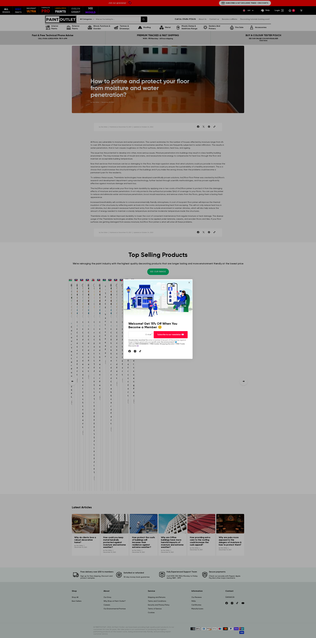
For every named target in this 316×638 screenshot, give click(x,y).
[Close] (189, 282)
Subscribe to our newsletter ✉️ (170, 334)
